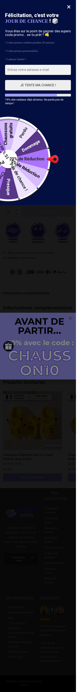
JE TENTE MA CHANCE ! (38, 85)
